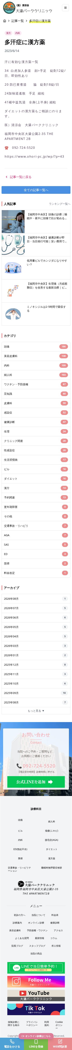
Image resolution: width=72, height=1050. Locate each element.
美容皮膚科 (15, 930)
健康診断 (55, 922)
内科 (20, 840)
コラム (53, 938)
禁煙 (20, 858)
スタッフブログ (37, 945)
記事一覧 (18, 21)
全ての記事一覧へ (36, 190)
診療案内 (17, 922)
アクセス (58, 930)
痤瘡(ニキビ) (51, 830)
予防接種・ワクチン (37, 930)
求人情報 (56, 945)
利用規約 (46, 1023)
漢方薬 (51, 858)
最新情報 (39, 938)
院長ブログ (17, 945)
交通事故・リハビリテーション (19, 869)
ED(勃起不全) (20, 849)
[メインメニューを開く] (65, 7)
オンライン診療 (36, 922)
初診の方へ (19, 915)
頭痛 (20, 820)
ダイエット (51, 849)
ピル (20, 830)
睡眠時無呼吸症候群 (51, 867)
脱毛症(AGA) (51, 840)
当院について (38, 915)
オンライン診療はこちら (38, 1036)
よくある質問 (22, 938)
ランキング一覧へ (59, 204)
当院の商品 (36, 953)
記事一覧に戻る (20, 177)
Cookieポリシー (59, 1025)
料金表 (54, 915)
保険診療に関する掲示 (13, 1023)
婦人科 (51, 821)
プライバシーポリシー (32, 1023)
